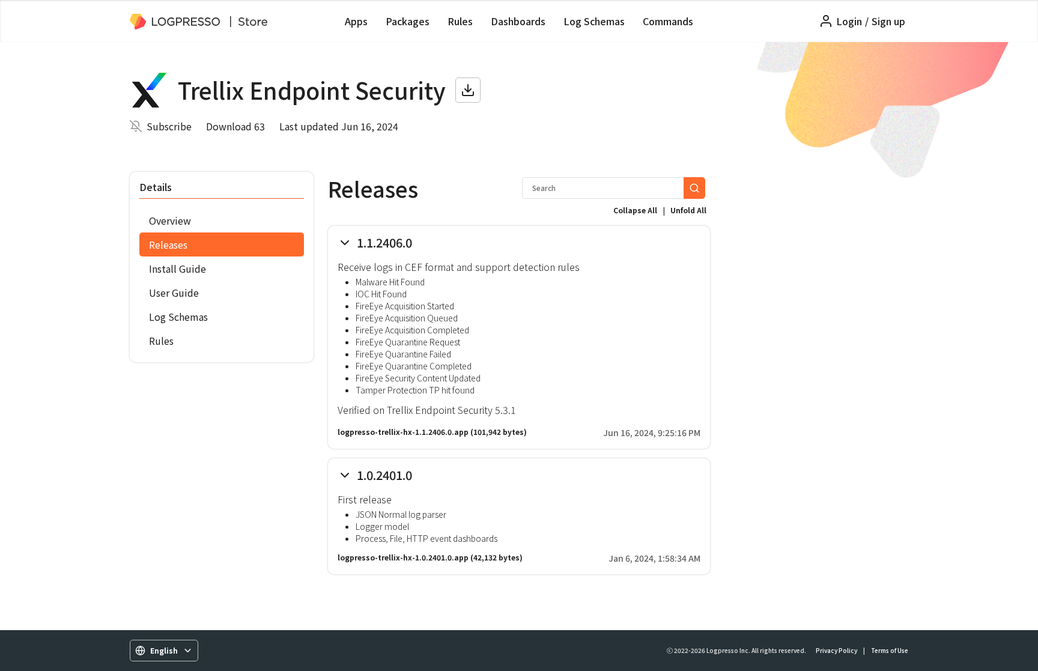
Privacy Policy (836, 650)
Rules (460, 21)
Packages (407, 21)
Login (849, 21)
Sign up (888, 21)
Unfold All (688, 210)
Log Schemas (594, 21)
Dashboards (518, 21)
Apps (356, 21)
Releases (168, 244)
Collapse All (635, 210)
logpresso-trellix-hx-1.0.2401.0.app (403, 557)
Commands (668, 21)
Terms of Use (889, 650)
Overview (170, 220)
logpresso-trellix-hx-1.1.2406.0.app (403, 432)
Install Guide (177, 268)
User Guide (174, 292)
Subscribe (169, 126)
